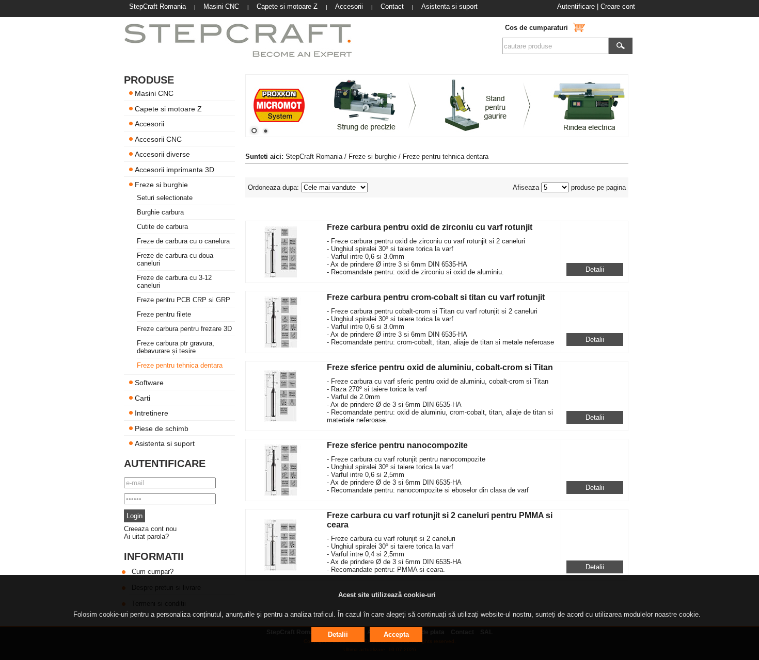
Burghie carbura (160, 212)
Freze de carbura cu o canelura (183, 241)
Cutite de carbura (162, 226)
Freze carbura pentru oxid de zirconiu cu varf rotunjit (429, 227)
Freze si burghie (161, 184)
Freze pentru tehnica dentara (180, 365)
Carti (142, 397)
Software (149, 382)
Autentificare (576, 6)
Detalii (595, 269)
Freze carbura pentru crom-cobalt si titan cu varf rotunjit (436, 297)
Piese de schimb (161, 428)
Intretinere (151, 413)
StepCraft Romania (314, 156)
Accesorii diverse (162, 154)
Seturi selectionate (165, 198)
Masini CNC (154, 93)
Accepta (396, 634)
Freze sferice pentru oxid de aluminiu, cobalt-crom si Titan (440, 367)
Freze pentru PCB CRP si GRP (183, 300)
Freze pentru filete (164, 314)
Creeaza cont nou (150, 529)
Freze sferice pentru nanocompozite (397, 445)
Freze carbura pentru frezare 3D (184, 329)
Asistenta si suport (165, 443)
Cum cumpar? (152, 571)
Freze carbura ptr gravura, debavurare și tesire (175, 347)
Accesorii (149, 124)
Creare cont (617, 6)
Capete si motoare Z (168, 108)
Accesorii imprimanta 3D (174, 169)
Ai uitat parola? (146, 536)
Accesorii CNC (158, 139)
